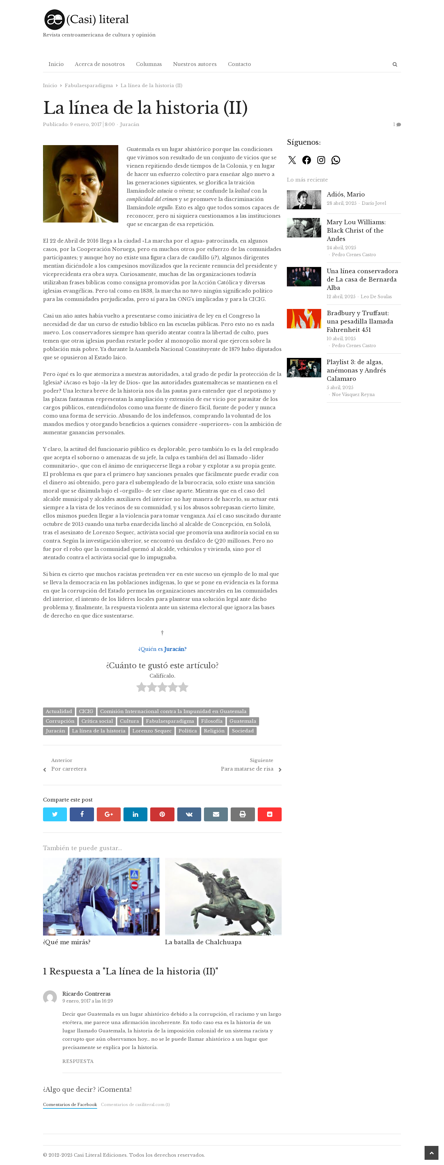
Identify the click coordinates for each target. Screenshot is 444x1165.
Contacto (239, 64)
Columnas (149, 64)
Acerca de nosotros (100, 64)
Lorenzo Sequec (152, 731)
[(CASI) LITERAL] (100, 19)
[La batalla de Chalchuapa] (223, 862)
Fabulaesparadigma (170, 721)
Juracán (55, 731)
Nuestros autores (195, 64)
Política (188, 731)
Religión (214, 731)
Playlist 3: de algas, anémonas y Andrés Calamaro (356, 370)
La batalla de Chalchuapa (203, 942)
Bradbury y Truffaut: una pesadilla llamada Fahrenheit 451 (360, 321)
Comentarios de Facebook (70, 1104)
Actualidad (59, 711)
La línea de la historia (99, 731)
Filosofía (212, 721)
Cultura (129, 721)
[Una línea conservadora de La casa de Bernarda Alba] (304, 271)
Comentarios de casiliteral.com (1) (135, 1104)
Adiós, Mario (346, 194)
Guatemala (243, 721)
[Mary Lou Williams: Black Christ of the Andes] (304, 222)
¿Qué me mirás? (67, 942)
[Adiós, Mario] (304, 194)
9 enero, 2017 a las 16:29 (87, 1001)
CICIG (86, 711)
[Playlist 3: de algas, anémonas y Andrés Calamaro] (304, 362)
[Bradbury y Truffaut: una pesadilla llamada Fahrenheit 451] (304, 313)
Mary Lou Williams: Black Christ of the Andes (356, 230)
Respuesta (78, 1061)
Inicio (56, 64)
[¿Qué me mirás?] (101, 862)
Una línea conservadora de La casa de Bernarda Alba (362, 279)
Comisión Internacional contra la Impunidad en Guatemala (173, 711)
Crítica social (97, 721)
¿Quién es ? (162, 649)
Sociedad (243, 731)
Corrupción (60, 721)
